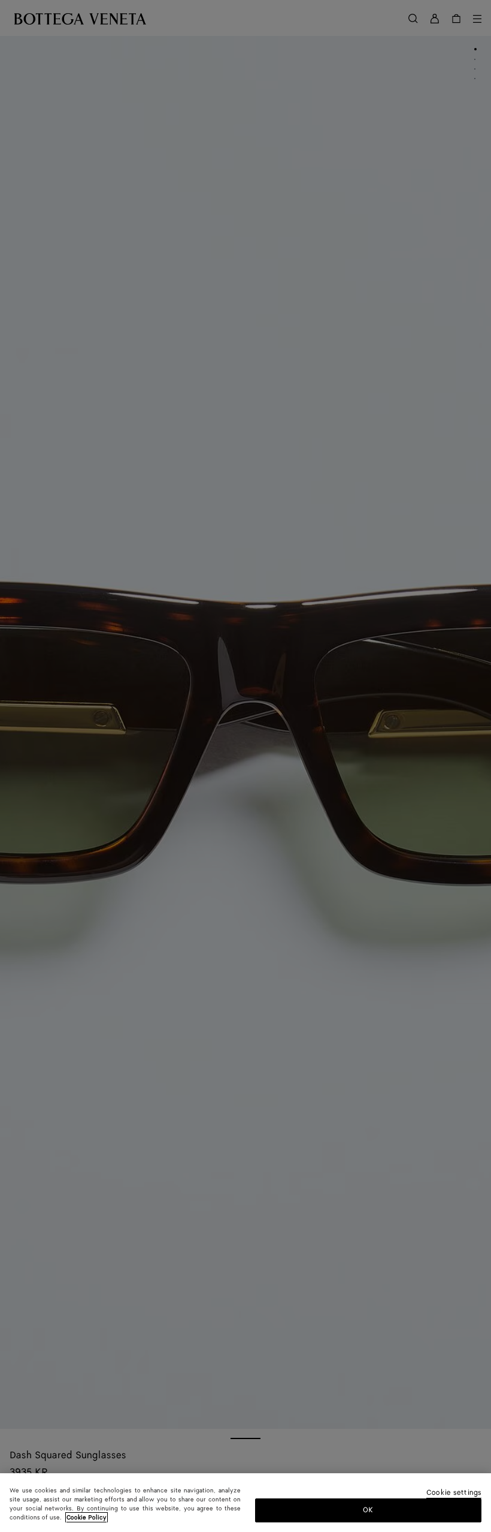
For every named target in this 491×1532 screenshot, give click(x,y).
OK (368, 1510)
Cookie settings (453, 1493)
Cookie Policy (86, 1517)
